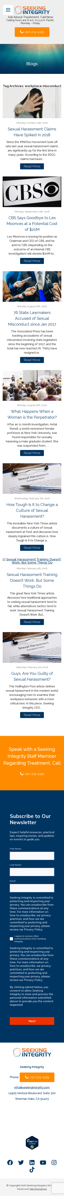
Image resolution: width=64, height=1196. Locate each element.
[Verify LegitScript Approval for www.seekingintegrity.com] (32, 1148)
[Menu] (8, 10)
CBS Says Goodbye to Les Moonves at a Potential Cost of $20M (32, 223)
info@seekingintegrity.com (32, 1087)
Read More (32, 166)
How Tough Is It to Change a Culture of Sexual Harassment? (32, 510)
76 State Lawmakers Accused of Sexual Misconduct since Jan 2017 (32, 318)
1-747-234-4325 (33, 32)
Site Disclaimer (38, 1189)
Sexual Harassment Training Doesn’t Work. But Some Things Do (32, 580)
